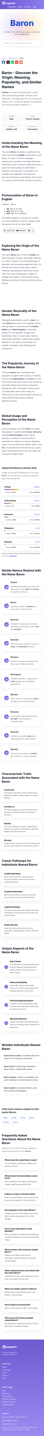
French (15, 1122)
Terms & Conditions (9, 1399)
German (6, 1122)
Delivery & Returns (9, 1402)
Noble (5, 1118)
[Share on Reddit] (21, 62)
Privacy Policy (7, 1396)
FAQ (3, 1378)
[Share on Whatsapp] (12, 62)
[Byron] (22, 606)
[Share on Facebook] (3, 62)
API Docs (27, 7)
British (31, 1118)
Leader (14, 1118)
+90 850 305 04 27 (9, 1424)
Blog (34, 7)
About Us (5, 1393)
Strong (22, 1118)
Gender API (13, 556)
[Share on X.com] (8, 62)
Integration (12, 7)
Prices (20, 7)
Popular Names (8, 1405)
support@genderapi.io (10, 1420)
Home (4, 58)
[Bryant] (22, 587)
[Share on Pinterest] (16, 62)
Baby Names (12, 58)
